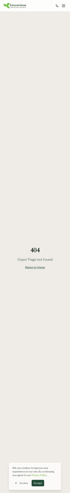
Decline (24, 483)
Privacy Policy (39, 475)
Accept (38, 483)
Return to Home (35, 267)
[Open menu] (63, 5)
